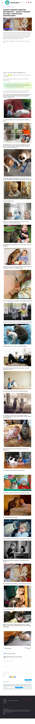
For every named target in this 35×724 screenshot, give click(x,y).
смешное (11, 660)
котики (7, 660)
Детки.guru (14, 2)
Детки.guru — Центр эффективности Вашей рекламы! (10, 701)
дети (4, 660)
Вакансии (5, 699)
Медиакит (5, 702)
